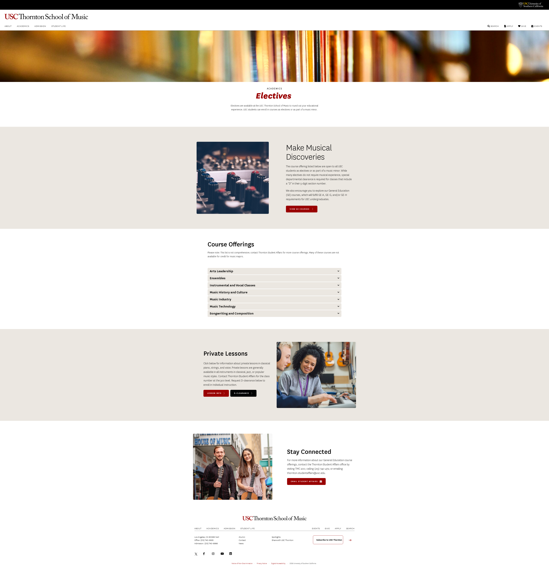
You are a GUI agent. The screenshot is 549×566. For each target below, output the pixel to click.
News (241, 543)
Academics (23, 26)
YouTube (223, 553)
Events (538, 26)
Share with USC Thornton (282, 540)
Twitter (196, 553)
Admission (40, 26)
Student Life (58, 26)
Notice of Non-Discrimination (242, 563)
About (8, 26)
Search (495, 26)
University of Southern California (530, 5)
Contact (242, 540)
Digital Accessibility (278, 563)
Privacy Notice (262, 563)
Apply (510, 26)
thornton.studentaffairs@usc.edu (306, 473)
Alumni (242, 537)
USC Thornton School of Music (274, 16)
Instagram (214, 553)
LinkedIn (231, 553)
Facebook (205, 553)
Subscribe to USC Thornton (329, 540)
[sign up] (351, 541)
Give (523, 26)
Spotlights (276, 537)
